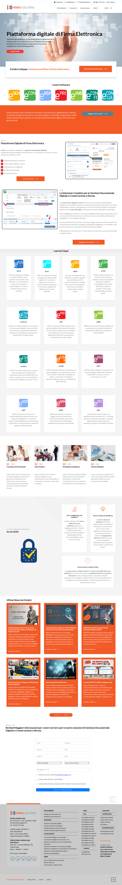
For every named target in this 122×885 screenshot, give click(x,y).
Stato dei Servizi (86, 854)
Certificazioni (70, 2)
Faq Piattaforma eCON (88, 831)
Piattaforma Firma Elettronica (52, 814)
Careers (49, 879)
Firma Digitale (49, 811)
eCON (103, 271)
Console (111, 2)
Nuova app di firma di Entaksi (56, 682)
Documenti (47, 820)
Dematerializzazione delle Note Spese (55, 828)
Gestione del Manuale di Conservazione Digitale (57, 846)
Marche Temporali (49, 862)
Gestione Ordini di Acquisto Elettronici (55, 830)
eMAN (61, 410)
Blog (97, 2)
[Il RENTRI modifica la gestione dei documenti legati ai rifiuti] (98, 615)
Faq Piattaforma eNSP (88, 827)
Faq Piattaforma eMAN (88, 838)
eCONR (61, 366)
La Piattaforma (86, 852)
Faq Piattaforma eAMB (88, 843)
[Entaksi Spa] (21, 7)
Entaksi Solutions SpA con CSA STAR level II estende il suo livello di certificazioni (61, 629)
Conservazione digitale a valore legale (55, 837)
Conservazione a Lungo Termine (53, 865)
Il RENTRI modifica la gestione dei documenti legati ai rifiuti (95, 629)
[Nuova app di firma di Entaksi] (61, 669)
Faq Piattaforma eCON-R (88, 845)
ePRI (60, 322)
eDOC (47, 271)
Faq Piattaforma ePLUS (88, 817)
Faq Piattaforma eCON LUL (89, 833)
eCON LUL (23, 322)
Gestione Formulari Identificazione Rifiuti (55, 851)
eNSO (98, 366)
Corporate (59, 2)
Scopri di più (15, 51)
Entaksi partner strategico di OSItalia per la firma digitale (23, 683)
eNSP (23, 410)
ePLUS (19, 271)
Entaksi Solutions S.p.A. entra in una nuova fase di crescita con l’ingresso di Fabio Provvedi (22, 630)
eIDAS (46, 857)
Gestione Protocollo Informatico (53, 826)
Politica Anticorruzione (106, 820)
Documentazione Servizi (107, 834)
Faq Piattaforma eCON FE (89, 836)
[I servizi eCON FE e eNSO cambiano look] (98, 669)
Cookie (41, 879)
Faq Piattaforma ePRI (88, 824)
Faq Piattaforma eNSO (88, 829)
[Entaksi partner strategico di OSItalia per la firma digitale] (23, 669)
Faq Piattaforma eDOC (88, 822)
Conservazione (49, 834)
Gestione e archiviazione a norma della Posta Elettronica (60, 849)
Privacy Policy (31, 879)
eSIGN (75, 271)
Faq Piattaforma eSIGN (88, 820)
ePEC (98, 410)
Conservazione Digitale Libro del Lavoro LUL (56, 839)
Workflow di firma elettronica (52, 816)
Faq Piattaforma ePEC (88, 840)
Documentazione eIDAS (107, 831)
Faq (103, 2)
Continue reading (13, 651)
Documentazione (84, 2)
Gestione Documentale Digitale (53, 823)
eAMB (98, 322)
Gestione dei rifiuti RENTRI (51, 853)
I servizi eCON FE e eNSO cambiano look (97, 682)
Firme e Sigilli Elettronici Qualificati (54, 860)
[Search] (111, 8)
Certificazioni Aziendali (106, 817)
